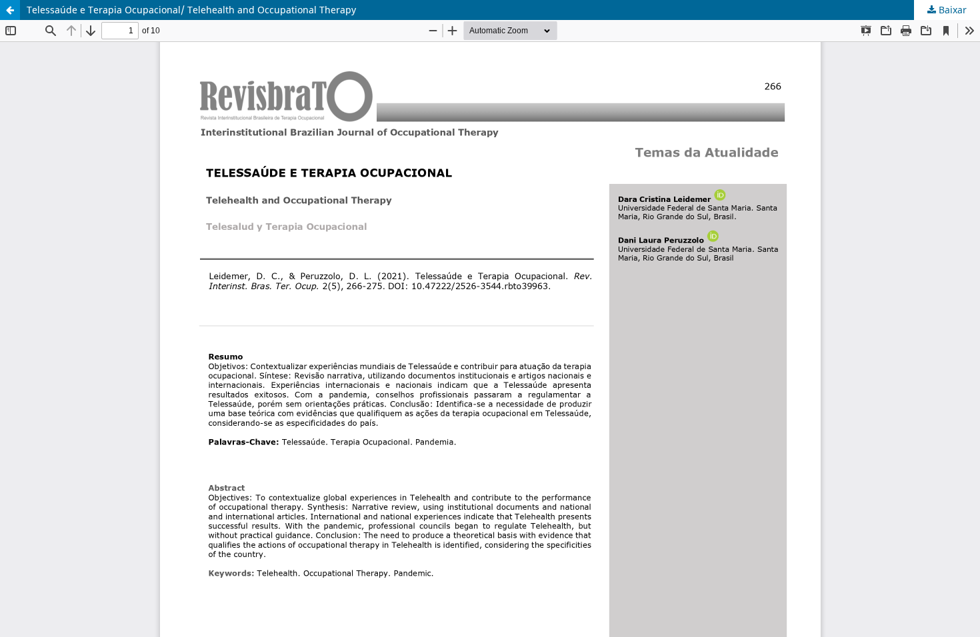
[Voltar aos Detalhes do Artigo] (10, 10)
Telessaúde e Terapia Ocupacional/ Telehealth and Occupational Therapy (191, 9)
